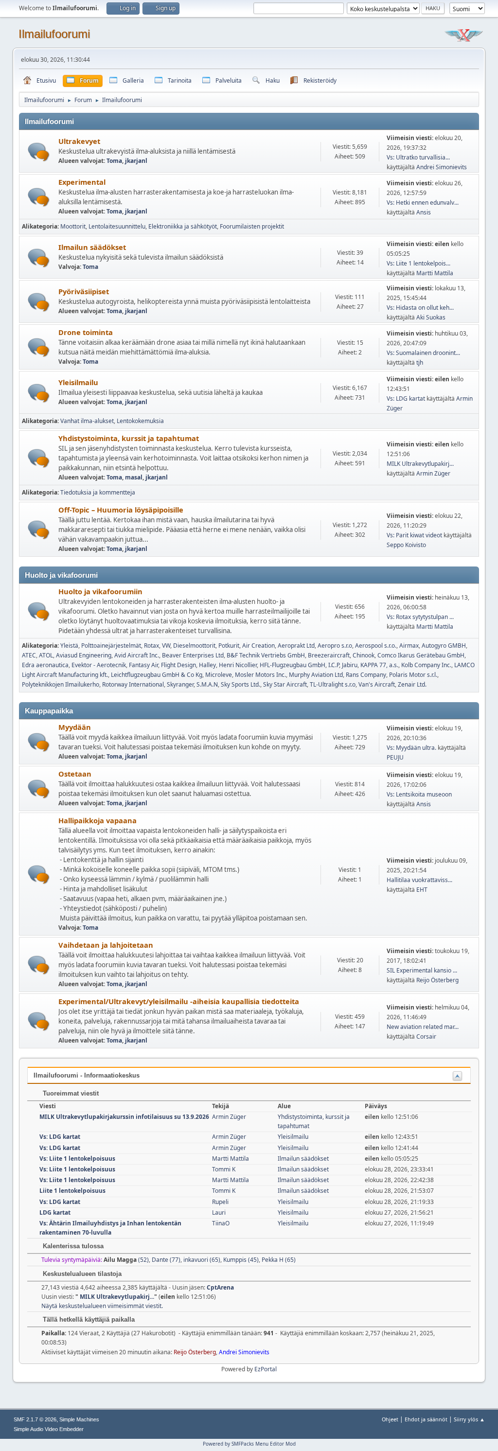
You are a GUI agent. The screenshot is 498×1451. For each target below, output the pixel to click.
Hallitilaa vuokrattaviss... (419, 880)
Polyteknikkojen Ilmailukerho (60, 684)
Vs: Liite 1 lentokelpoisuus (77, 1158)
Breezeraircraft (329, 655)
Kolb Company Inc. (426, 665)
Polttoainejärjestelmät (111, 645)
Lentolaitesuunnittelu (117, 226)
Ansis (423, 212)
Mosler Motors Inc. (260, 675)
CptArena (220, 1287)
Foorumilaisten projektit (252, 226)
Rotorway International (133, 684)
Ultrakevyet (79, 141)
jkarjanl (136, 161)
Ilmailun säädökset (92, 247)
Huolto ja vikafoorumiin (100, 591)
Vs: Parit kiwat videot (414, 535)
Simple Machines (79, 1419)
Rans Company (366, 675)
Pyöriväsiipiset (83, 291)
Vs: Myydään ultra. (411, 747)
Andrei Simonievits (441, 167)
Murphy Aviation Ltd (316, 675)
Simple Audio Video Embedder (49, 1429)
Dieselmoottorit (194, 645)
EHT (421, 889)
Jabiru (349, 665)
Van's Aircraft (376, 684)
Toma (114, 161)
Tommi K (223, 1169)
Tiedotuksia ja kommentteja (97, 492)
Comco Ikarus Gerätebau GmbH (420, 655)
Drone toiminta (85, 332)
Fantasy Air (143, 665)
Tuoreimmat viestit (70, 1093)
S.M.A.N (207, 684)
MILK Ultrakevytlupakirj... (420, 464)
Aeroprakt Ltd (296, 645)
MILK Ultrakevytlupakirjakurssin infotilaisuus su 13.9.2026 (124, 1117)
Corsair (426, 1036)
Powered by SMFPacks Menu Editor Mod (249, 1443)
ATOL (46, 655)
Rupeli (220, 1202)
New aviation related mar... (423, 1027)
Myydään (74, 727)
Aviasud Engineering (83, 655)
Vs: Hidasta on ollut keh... (420, 307)
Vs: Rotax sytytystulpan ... (420, 617)
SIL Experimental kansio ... (422, 970)
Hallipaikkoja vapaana (97, 820)
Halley (207, 665)
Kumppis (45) (241, 1260)
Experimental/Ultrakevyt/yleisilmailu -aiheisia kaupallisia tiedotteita (178, 1001)
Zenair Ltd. (412, 684)
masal (133, 477)
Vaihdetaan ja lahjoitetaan (105, 945)
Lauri (219, 1212)
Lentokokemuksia (140, 421)
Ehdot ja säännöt (426, 1419)
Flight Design (178, 665)
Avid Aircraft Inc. (136, 655)
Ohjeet (390, 1419)
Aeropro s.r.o (335, 645)
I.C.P (333, 665)
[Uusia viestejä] (39, 152)
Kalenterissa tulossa (72, 1246)
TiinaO (221, 1223)
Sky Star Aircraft (285, 684)
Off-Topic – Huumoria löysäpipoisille (120, 509)
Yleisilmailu (78, 382)
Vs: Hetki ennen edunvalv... (423, 202)
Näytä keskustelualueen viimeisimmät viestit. (102, 1306)
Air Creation (258, 645)
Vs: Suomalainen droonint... (423, 353)
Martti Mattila (434, 273)
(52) (126, 1260)
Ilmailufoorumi (54, 33)
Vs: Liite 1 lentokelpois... (418, 263)
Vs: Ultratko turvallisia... (418, 157)
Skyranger (180, 684)
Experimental (82, 182)
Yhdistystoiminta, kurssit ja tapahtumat (128, 438)
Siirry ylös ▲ (469, 1419)
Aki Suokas (430, 317)
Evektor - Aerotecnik (98, 665)
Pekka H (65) (279, 1260)
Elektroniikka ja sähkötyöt (182, 226)
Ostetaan (74, 774)
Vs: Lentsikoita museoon (419, 794)
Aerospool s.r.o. (375, 645)
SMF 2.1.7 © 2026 (35, 1419)
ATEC (29, 655)
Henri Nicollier (238, 665)
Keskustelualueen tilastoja (81, 1273)
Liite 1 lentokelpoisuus (72, 1190)
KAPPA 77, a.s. (379, 665)
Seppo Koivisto (406, 545)
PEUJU (395, 757)
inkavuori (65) (201, 1260)
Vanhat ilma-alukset (87, 421)
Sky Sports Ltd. (240, 684)
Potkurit (228, 645)
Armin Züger (433, 473)
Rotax (151, 645)
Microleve (218, 675)
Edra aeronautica (45, 665)
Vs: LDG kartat (406, 398)
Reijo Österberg (437, 980)
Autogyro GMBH (444, 645)
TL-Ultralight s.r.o (333, 684)
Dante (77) (166, 1260)
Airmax (409, 645)
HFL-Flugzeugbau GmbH (292, 665)
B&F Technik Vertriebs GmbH (266, 655)
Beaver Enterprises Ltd (193, 655)
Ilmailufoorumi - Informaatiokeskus (87, 1075)
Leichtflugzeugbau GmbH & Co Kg (156, 675)
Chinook (363, 655)
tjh (419, 362)
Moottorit (73, 226)
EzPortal (265, 1369)
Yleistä (69, 645)
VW (166, 645)
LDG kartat (55, 1212)
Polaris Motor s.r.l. (413, 675)
